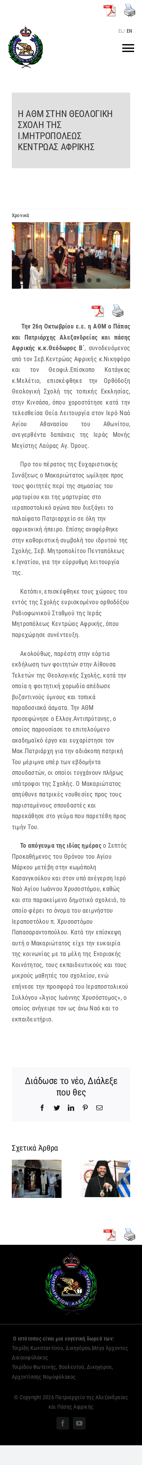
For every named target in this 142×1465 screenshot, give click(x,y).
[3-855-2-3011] (71, 255)
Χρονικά (20, 215)
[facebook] (62, 1423)
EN (129, 31)
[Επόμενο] (124, 1179)
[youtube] (79, 1423)
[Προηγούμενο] (18, 1179)
